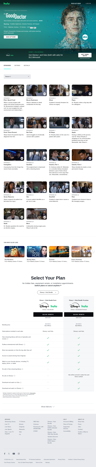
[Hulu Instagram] (19, 453)
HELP (65, 419)
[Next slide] (92, 251)
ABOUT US (81, 419)
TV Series (23, 27)
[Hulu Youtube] (15, 453)
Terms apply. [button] (33, 393)
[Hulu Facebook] (6, 453)
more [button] (41, 20)
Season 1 (8, 76)
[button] (7, 65)
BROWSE (7, 419)
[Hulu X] (10, 453)
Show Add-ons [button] (46, 407)
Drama (16, 27)
